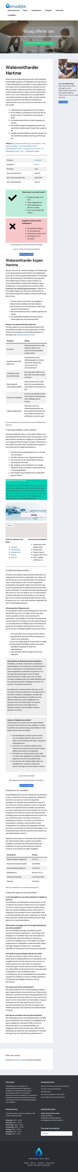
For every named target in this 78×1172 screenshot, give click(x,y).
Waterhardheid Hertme (13, 148)
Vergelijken (12, 15)
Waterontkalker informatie (26, 334)
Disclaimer (41, 1163)
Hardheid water (46, 1091)
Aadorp (13, 554)
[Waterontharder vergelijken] (16, 5)
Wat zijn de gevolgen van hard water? (53, 1094)
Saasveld (14, 557)
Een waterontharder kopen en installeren (27, 143)
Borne (37, 164)
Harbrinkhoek (15, 549)
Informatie (59, 10)
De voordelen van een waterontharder (53, 1097)
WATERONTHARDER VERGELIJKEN (39, 43)
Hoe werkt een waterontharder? (51, 1089)
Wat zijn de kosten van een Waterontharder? (55, 1086)
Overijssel (38, 160)
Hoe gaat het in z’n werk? (31, 148)
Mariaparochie (15, 552)
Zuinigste (48, 10)
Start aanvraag (63, 102)
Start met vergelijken (26, 254)
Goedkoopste (36, 10)
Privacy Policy (50, 1163)
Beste (25, 10)
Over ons (33, 1163)
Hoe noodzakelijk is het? (28, 146)
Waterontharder (14, 10)
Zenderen (14, 547)
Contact (26, 1163)
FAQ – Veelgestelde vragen (30, 151)
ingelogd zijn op (17, 1060)
